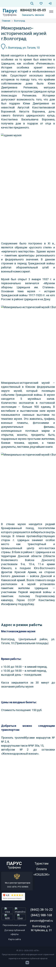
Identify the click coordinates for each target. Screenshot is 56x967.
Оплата (41, 869)
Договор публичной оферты (14, 932)
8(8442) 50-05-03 (33, 10)
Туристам (41, 863)
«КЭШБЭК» (41, 874)
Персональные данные (14, 925)
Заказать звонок (33, 15)
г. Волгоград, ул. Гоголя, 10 (22, 47)
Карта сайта (14, 939)
